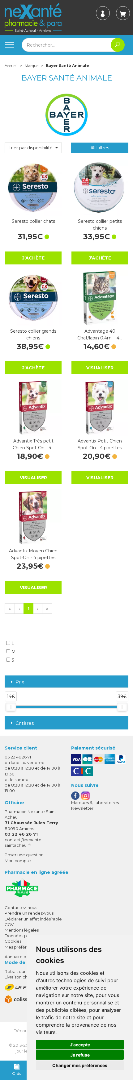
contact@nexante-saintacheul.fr (24, 842)
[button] (33, 148)
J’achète (33, 258)
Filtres (102, 148)
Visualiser (100, 368)
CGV (9, 924)
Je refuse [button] (80, 1054)
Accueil (11, 65)
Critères (24, 723)
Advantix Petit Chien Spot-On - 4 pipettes (100, 444)
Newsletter (82, 808)
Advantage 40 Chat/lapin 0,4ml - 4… (99, 334)
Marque (31, 65)
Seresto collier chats (33, 221)
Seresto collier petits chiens (100, 224)
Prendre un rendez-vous (29, 913)
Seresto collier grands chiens (33, 334)
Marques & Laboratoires (95, 802)
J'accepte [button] (80, 1044)
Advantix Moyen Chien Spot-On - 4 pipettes (33, 554)
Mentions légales (22, 930)
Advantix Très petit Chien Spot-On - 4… (33, 444)
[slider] (11, 707)
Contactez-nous (21, 907)
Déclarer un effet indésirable (33, 918)
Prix (19, 682)
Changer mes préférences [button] (79, 1065)
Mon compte (18, 860)
